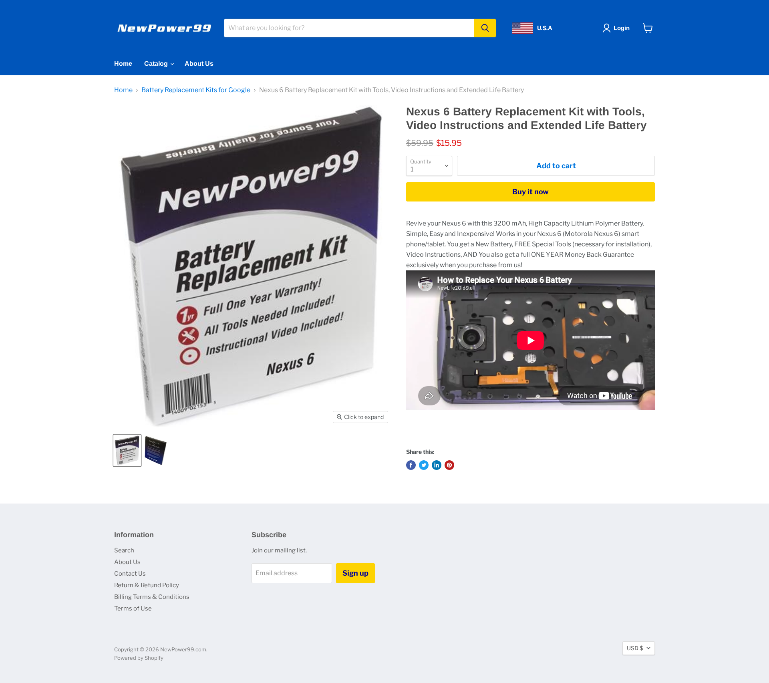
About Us (199, 63)
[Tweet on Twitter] (424, 465)
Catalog (156, 63)
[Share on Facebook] (411, 465)
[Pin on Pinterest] (449, 465)
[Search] (485, 28)
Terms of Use (133, 608)
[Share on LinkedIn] (436, 465)
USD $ (635, 648)
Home (123, 63)
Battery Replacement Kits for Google (195, 90)
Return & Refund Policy (146, 585)
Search (124, 550)
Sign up (355, 573)
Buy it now (530, 191)
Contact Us (130, 573)
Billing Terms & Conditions (151, 596)
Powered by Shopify (138, 658)
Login (622, 27)
